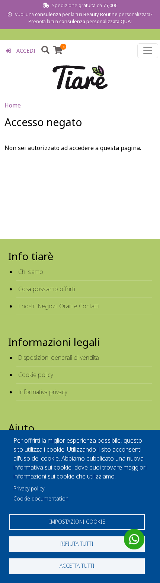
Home (12, 105)
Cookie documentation (40, 498)
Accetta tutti (77, 565)
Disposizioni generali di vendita (58, 357)
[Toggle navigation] (147, 50)
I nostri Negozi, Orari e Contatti (58, 306)
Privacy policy (28, 488)
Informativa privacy (42, 392)
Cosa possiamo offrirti (46, 289)
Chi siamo (30, 272)
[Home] (80, 77)
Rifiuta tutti (76, 543)
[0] (58, 50)
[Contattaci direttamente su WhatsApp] (134, 539)
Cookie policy (35, 375)
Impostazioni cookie (77, 521)
